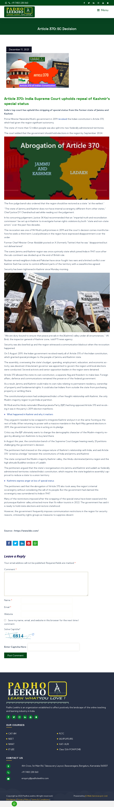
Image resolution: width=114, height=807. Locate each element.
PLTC (61, 733)
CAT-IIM (12, 733)
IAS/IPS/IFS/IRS (66, 739)
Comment (10, 569)
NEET (11, 739)
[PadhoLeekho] (19, 11)
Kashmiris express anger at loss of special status (30, 480)
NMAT (11, 744)
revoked (62, 119)
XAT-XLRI (64, 744)
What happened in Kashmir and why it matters (30, 414)
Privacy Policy (23, 799)
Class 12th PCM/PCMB (70, 749)
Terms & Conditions (40, 799)
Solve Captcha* (12, 629)
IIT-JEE (11, 749)
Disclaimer (11, 799)
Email (7, 607)
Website (8, 614)
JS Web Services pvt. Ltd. (96, 796)
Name (8, 600)
